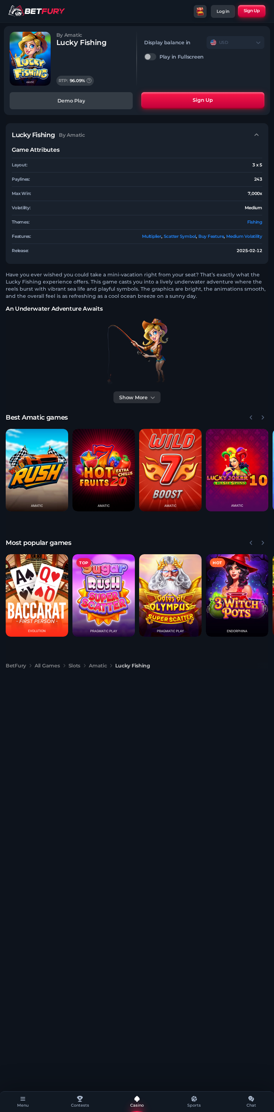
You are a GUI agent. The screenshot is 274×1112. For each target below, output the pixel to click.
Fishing (254, 222)
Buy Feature (211, 236)
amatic (98, 665)
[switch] (204, 56)
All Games (47, 665)
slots (74, 665)
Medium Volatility (244, 236)
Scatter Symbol (180, 236)
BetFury (16, 665)
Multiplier (151, 236)
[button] (37, 470)
